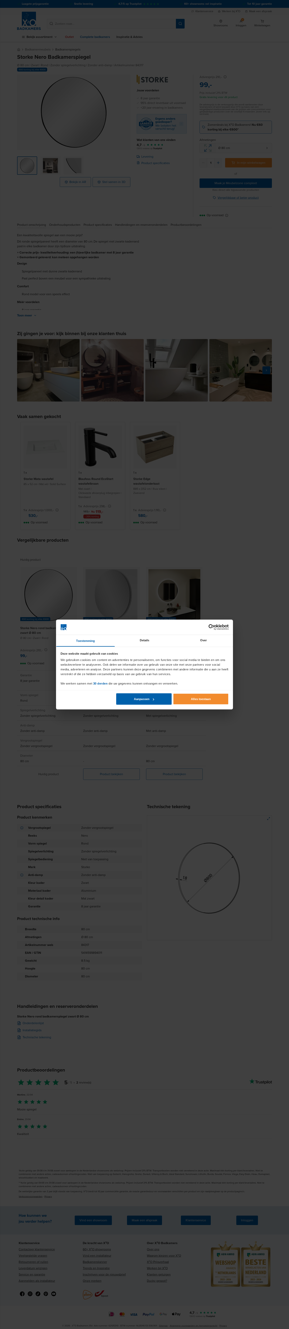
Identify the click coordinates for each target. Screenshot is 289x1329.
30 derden (100, 683)
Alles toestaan (201, 699)
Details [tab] (144, 640)
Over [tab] (203, 640)
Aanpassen (141, 699)
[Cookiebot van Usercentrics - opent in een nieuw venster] (211, 627)
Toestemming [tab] (85, 640)
